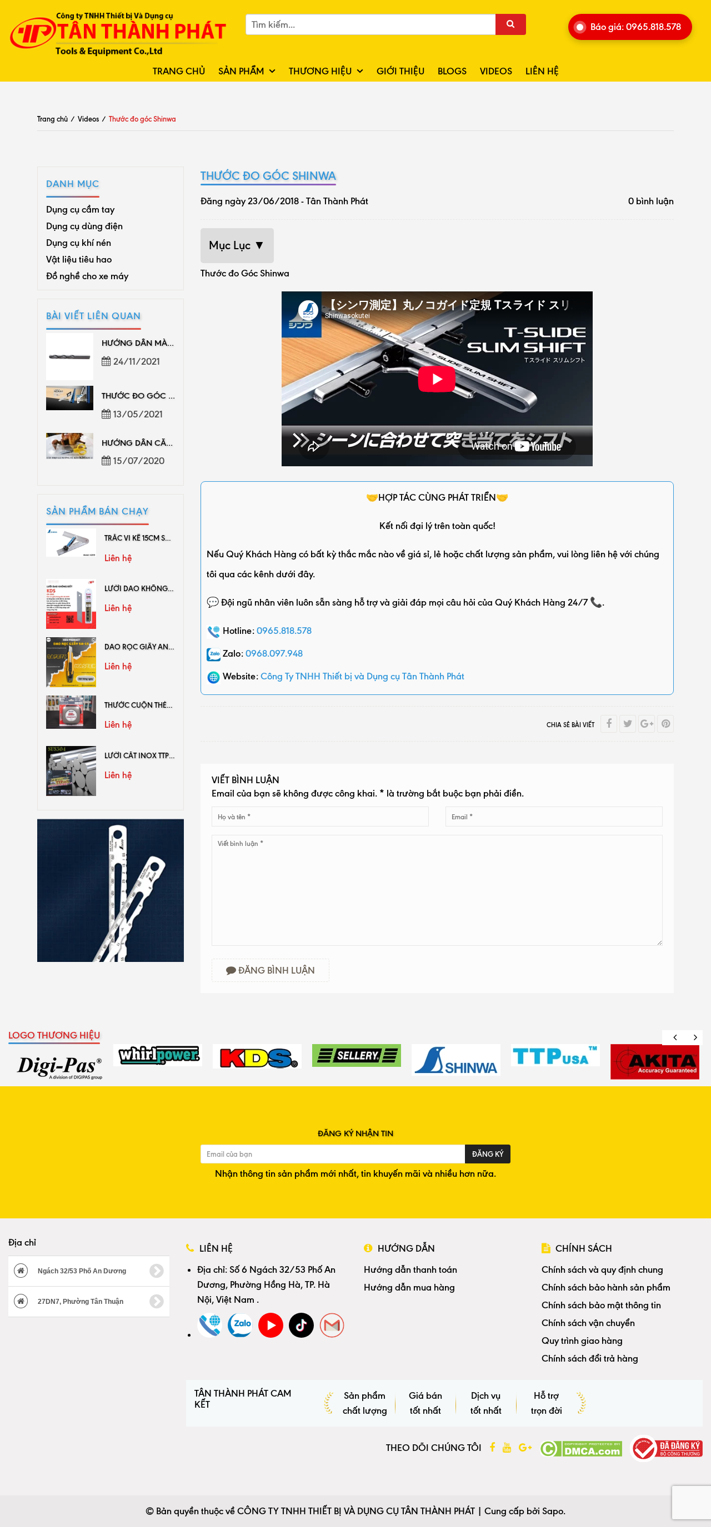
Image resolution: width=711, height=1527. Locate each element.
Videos (496, 71)
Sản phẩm (241, 71)
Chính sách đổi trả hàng (590, 1358)
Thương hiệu (320, 71)
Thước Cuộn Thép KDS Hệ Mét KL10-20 (171, 704)
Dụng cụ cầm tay (80, 209)
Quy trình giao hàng (582, 1340)
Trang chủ (179, 71)
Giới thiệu (400, 71)
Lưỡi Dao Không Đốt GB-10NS (158, 588)
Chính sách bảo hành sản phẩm (606, 1287)
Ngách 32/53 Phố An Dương (81, 1271)
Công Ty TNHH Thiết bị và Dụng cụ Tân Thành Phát (362, 676)
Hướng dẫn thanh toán (410, 1269)
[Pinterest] (665, 724)
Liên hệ (542, 71)
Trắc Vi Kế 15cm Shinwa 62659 (158, 537)
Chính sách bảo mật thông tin (601, 1305)
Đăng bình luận (275, 970)
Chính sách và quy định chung (602, 1269)
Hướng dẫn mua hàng (409, 1287)
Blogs (452, 71)
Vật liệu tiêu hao (79, 259)
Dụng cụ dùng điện (84, 225)
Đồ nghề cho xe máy (87, 275)
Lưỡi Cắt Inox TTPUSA (143, 755)
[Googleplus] (646, 724)
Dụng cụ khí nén (78, 242)
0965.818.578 (284, 630)
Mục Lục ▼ (237, 245)
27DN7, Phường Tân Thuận (79, 1302)
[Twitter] (627, 724)
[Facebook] (608, 724)
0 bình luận (651, 200)
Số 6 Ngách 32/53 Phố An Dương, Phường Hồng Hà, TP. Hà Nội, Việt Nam (266, 1284)
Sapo (552, 1510)
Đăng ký (487, 1154)
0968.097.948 (274, 653)
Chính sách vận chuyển (588, 1322)
